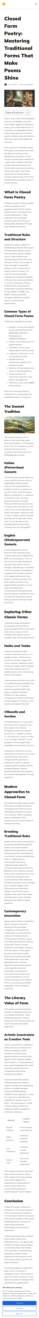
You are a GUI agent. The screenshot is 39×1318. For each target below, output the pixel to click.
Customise (19, 1308)
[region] (19, 1301)
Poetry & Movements (26, 84)
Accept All (19, 1303)
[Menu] (36, 4)
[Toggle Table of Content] (26, 112)
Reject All (19, 1314)
